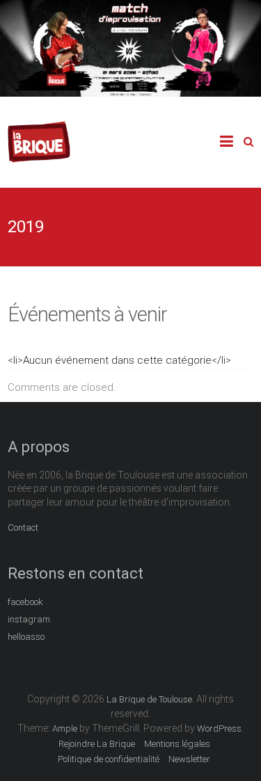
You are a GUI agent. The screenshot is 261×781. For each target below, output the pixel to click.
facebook (25, 602)
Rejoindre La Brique (96, 744)
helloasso (26, 636)
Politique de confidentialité (108, 759)
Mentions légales (177, 744)
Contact (23, 527)
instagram (29, 619)
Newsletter (189, 759)
